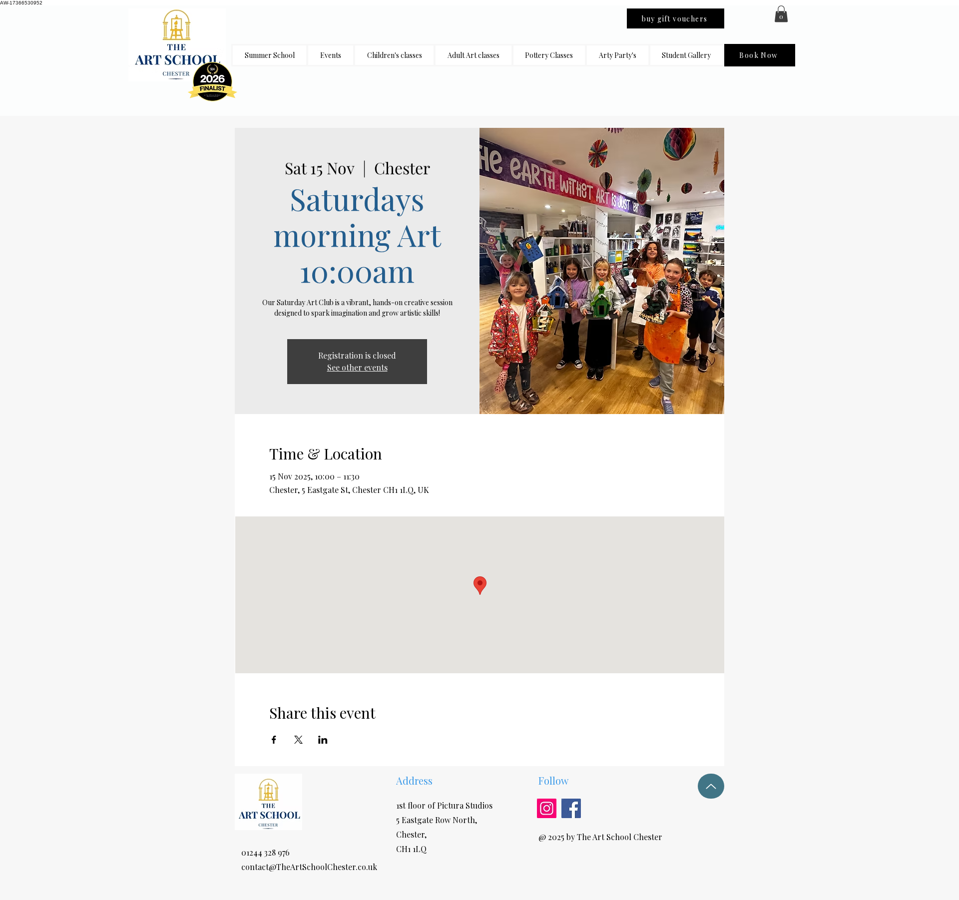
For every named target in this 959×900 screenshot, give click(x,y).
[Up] (711, 786)
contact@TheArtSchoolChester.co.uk (309, 867)
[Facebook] (571, 808)
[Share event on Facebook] (274, 740)
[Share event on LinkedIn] (323, 740)
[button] (394, 55)
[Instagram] (546, 808)
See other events (357, 367)
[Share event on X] (298, 740)
